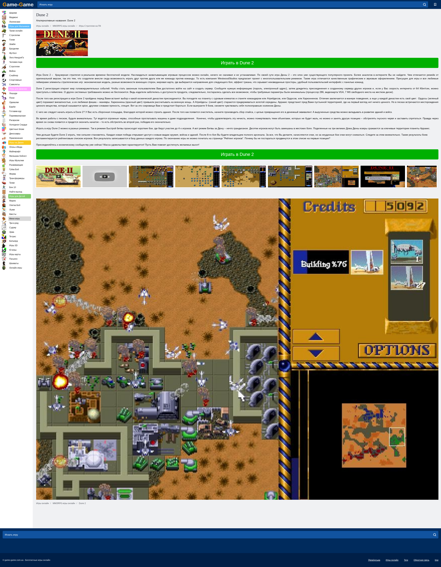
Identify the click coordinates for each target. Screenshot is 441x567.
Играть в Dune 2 (237, 62)
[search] (424, 4)
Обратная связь (421, 560)
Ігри (436, 560)
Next (434, 176)
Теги (406, 560)
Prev (40, 176)
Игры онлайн (392, 560)
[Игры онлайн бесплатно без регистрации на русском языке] (18, 4)
